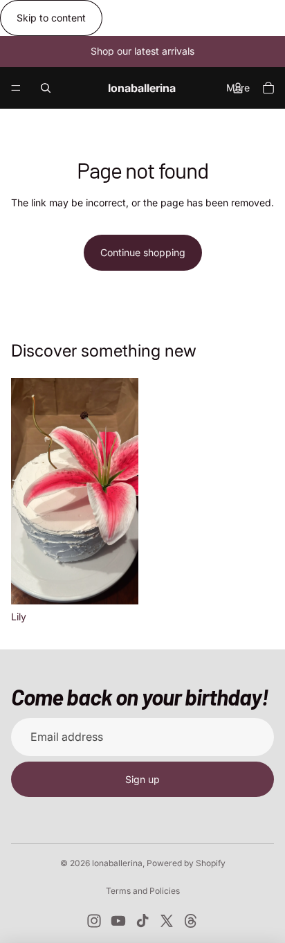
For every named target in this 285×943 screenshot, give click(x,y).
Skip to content (51, 18)
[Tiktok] (142, 921)
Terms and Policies (143, 891)
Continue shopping (142, 252)
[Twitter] (166, 921)
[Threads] (191, 921)
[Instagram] (94, 921)
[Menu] (16, 88)
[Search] (45, 88)
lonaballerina (117, 863)
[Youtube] (118, 921)
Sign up (142, 779)
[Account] (238, 88)
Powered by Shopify (186, 863)
